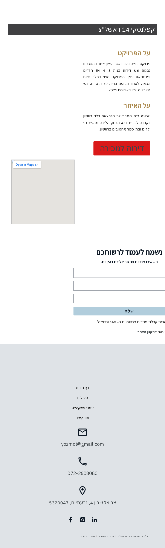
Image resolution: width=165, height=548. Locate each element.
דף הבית (82, 387)
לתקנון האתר (147, 332)
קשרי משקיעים (83, 407)
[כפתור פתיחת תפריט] (82, 9)
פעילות (82, 397)
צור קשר (82, 417)
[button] (121, 148)
